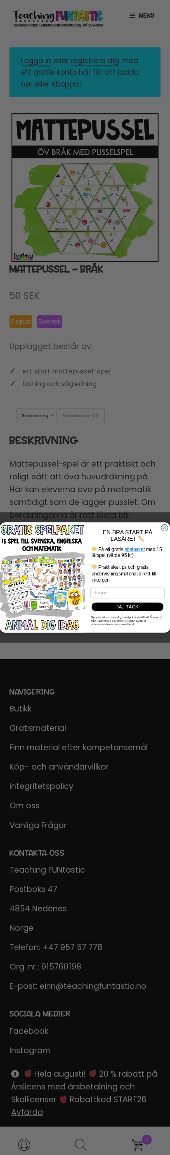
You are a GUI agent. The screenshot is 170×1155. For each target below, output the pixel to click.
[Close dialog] (164, 528)
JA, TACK (127, 606)
